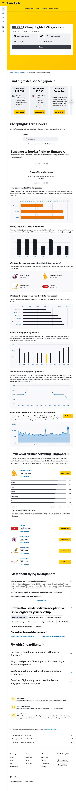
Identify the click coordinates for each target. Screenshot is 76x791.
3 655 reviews (24, 531)
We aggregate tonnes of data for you (24, 739)
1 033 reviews (24, 564)
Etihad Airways (24, 547)
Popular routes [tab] (33, 622)
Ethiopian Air (24, 559)
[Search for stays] (3, 13)
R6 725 (17, 27)
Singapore (22, 72)
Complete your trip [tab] (18, 622)
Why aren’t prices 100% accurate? (23, 742)
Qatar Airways (24, 536)
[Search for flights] (3, 9)
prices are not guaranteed (50, 729)
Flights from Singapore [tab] (54, 617)
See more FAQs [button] (41, 600)
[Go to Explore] (3, 21)
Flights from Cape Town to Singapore (22, 636)
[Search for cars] (3, 17)
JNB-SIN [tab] (45, 163)
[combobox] (35, 31)
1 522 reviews (24, 553)
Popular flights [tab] (63, 622)
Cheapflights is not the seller (21, 735)
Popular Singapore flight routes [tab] (22, 626)
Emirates (22, 525)
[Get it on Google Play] (62, 760)
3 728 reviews (24, 542)
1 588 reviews (24, 476)
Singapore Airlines (25, 470)
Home (11, 72)
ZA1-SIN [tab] (37, 163)
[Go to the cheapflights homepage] (14, 3)
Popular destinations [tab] (48, 622)
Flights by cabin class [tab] (36, 617)
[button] (3, 3)
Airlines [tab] (38, 626)
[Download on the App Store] (62, 764)
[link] (19, 112)
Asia (16, 72)
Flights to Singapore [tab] (18, 617)
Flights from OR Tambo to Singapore (53, 636)
